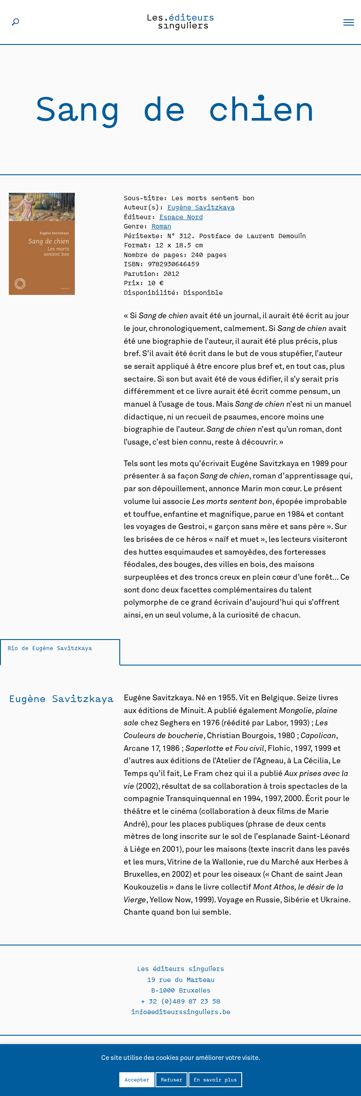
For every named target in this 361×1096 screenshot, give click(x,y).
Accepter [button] (137, 1079)
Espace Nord (181, 216)
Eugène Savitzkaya (201, 206)
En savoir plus (215, 1079)
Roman (161, 225)
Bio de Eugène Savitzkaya (49, 647)
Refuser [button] (171, 1079)
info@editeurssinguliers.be (180, 1011)
